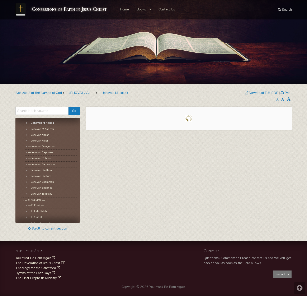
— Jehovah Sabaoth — (41, 164)
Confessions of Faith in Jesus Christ (68, 9)
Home (124, 9)
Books (141, 9)
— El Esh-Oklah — (39, 211)
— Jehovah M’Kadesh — (42, 129)
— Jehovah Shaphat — (41, 188)
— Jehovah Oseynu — (41, 146)
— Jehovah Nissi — (39, 141)
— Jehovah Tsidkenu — (42, 194)
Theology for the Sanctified (36, 268)
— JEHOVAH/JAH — (80, 93)
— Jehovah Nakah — (40, 135)
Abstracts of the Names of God (38, 93)
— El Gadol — (36, 217)
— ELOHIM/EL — (35, 200)
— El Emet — (36, 205)
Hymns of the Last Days (33, 273)
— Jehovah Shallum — (41, 170)
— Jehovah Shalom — (41, 176)
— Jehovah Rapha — (40, 152)
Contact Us (167, 9)
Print (288, 93)
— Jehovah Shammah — (42, 182)
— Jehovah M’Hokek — (115, 93)
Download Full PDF (263, 93)
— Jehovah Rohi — (39, 158)
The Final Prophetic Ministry (36, 278)
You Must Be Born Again (33, 258)
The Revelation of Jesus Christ (38, 263)
